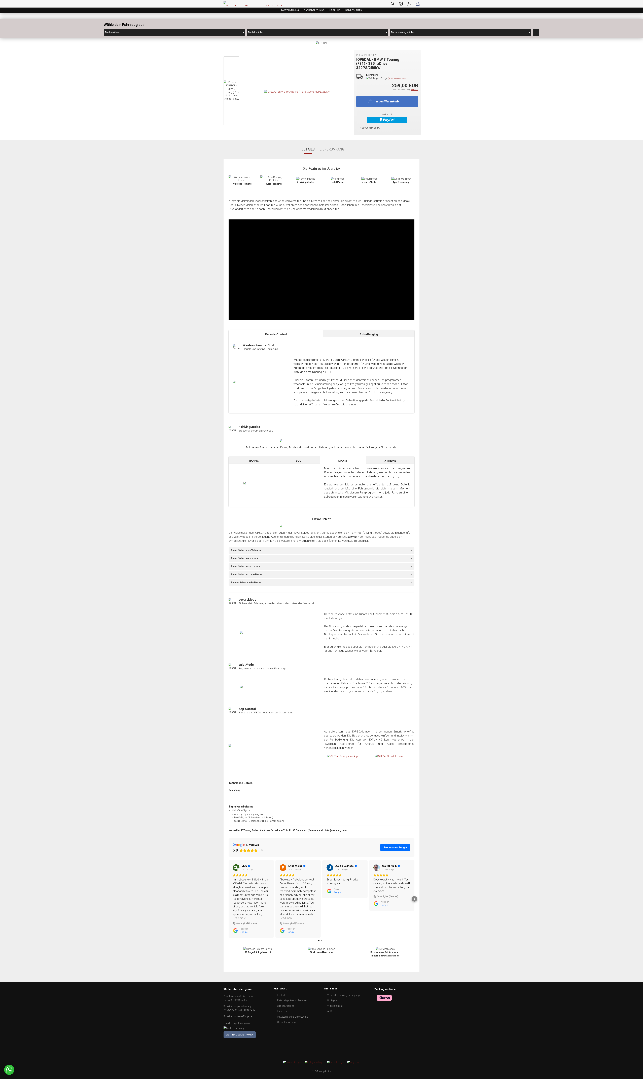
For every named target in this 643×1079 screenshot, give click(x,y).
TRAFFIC (253, 460)
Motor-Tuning (290, 10)
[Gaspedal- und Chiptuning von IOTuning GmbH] (259, 4)
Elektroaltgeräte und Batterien (292, 1000)
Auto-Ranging (369, 334)
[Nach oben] (634, 1074)
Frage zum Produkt (370, 127)
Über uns (335, 10)
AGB (329, 1011)
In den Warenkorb (387, 101)
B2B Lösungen (353, 10)
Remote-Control (276, 334)
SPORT (343, 460)
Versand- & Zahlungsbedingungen (344, 995)
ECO (298, 460)
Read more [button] (239, 918)
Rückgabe (332, 1000)
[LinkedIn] (335, 1062)
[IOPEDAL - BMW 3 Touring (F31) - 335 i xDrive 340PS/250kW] (297, 91)
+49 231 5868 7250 (245, 1009)
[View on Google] (236, 867)
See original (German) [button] (246, 923)
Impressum (283, 1011)
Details (308, 149)
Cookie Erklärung (285, 1006)
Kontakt (281, 995)
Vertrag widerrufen (240, 1034)
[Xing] (353, 1062)
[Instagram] (314, 1062)
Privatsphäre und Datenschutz (292, 1016)
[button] (228, 899)
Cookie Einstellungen (287, 1022)
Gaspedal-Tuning (314, 10)
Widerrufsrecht (334, 1006)
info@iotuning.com (240, 1023)
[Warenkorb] (418, 3)
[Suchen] (392, 3)
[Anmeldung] (409, 3)
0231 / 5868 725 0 (237, 999)
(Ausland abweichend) (397, 78)
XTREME (390, 460)
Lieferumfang (332, 149)
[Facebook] (292, 1062)
